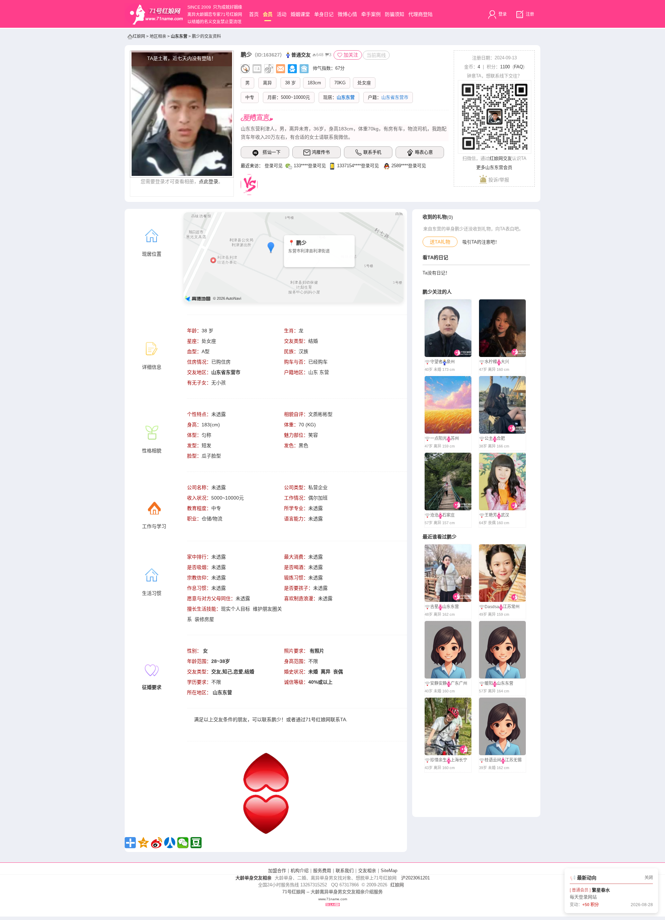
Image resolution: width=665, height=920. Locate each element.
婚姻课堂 (300, 14)
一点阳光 (438, 438)
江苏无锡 (513, 760)
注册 (529, 14)
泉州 (450, 361)
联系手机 (372, 152)
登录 (502, 14)
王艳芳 (491, 515)
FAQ (518, 66)
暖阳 (489, 683)
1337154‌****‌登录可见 (358, 165)
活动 (281, 14)
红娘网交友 (500, 158)
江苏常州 (511, 606)
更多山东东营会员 (494, 167)
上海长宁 (459, 760)
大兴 (505, 361)
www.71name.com (332, 899)
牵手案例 (371, 14)
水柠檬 (491, 361)
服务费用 (322, 870)
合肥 (501, 438)
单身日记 (324, 14)
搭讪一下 (272, 152)
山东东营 (179, 36)
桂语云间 (493, 760)
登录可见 (274, 165)
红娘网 (139, 36)
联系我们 (345, 870)
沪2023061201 (415, 877)
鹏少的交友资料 (206, 36)
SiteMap (389, 870)
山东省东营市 (225, 372)
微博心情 (347, 14)
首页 (254, 14)
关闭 (649, 877)
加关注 (351, 55)
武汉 (505, 515)
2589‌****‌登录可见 (408, 165)
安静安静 (438, 683)
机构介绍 (300, 870)
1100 (505, 66)
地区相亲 (158, 36)
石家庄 (448, 515)
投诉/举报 (498, 179)
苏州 (455, 438)
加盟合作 (277, 870)
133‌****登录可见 (310, 165)
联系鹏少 (271, 719)
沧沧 (434, 515)
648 (319, 54)
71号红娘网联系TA (325, 719)
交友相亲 (367, 870)
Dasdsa (492, 606)
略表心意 (424, 152)
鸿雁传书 (321, 152)
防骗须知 (394, 14)
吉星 (434, 606)
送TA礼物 (440, 242)
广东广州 (459, 683)
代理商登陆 (420, 14)
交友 (218, 719)
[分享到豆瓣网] (196, 842)
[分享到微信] (182, 842)
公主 (489, 438)
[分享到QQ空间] (143, 842)
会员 (268, 14)
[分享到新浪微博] (156, 842)
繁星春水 (601, 890)
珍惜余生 (438, 760)
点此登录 (208, 181)
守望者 (436, 361)
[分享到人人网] (169, 842)
